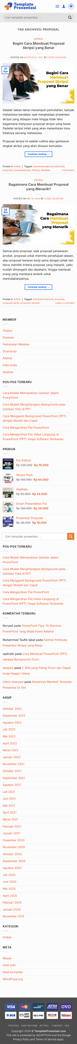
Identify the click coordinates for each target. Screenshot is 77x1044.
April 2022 (10, 743)
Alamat (7, 358)
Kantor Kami (29, 1025)
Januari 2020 (12, 909)
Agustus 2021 (12, 785)
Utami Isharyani (56, 57)
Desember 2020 (14, 840)
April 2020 (10, 895)
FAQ (67, 1025)
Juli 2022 (9, 729)
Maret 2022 (10, 750)
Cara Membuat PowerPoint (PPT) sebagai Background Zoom (35, 656)
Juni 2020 (9, 881)
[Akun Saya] (64, 6)
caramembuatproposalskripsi (48, 166)
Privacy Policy (21, 1039)
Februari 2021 (12, 826)
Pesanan (8, 337)
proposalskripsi (22, 170)
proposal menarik (30, 303)
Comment (68, 170)
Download (9, 351)
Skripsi (35, 170)
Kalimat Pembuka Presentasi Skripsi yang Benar (35, 642)
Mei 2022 (9, 736)
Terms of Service (46, 1039)
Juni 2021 (9, 798)
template (45, 170)
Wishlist (8, 372)
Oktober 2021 (12, 771)
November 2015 (13, 916)
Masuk (7, 958)
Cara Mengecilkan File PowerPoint (26, 427)
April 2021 (9, 812)
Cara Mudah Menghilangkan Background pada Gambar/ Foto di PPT (34, 407)
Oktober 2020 (12, 854)
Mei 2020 (9, 888)
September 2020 (14, 861)
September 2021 (14, 778)
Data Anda (10, 365)
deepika (8, 668)
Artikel (38, 39)
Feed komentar (13, 972)
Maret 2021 (10, 819)
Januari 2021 (11, 833)
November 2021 (13, 764)
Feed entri (9, 965)
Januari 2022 (12, 757)
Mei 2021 (9, 805)
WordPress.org (13, 979)
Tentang (13, 1025)
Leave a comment (64, 303)
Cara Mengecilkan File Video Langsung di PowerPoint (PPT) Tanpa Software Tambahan (33, 437)
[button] (57, 6)
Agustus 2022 (12, 722)
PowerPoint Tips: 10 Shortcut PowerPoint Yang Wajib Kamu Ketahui (32, 628)
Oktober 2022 (12, 708)
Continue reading (38, 154)
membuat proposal (43, 299)
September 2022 (14, 715)
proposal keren (11, 303)
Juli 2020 (9, 875)
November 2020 (14, 847)
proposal (7, 170)
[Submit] (70, 17)
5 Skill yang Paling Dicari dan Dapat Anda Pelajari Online (37, 670)
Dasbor (8, 330)
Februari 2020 (12, 902)
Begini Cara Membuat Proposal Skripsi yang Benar (38, 45)
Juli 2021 (9, 792)
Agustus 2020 (12, 868)
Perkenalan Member (16, 344)
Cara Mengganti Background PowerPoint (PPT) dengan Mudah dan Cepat (34, 418)
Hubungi (57, 1025)
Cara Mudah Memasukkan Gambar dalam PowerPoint (31, 395)
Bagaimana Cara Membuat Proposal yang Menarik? (39, 186)
